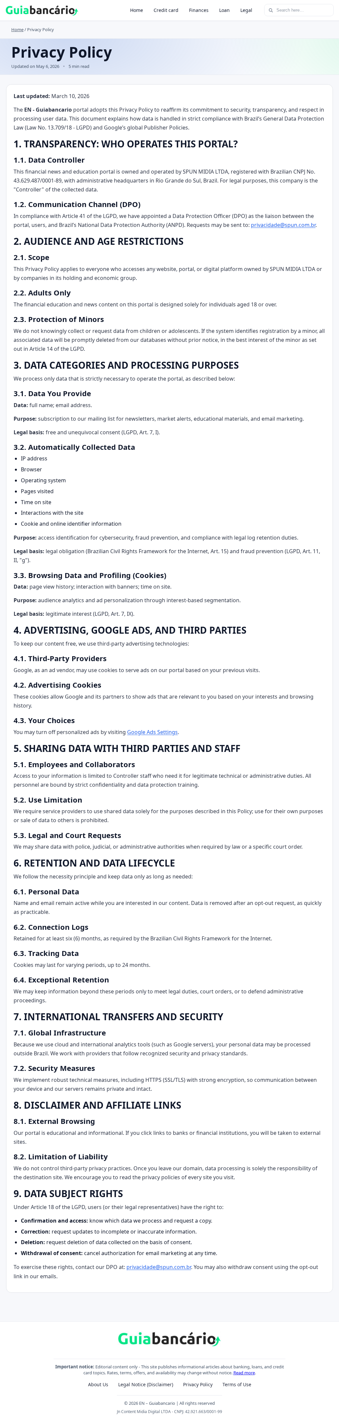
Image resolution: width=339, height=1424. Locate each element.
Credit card (166, 10)
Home (136, 10)
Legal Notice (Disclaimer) (145, 1384)
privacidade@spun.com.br (283, 225)
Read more (244, 1373)
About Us (98, 1384)
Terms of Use (236, 1384)
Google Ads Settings (152, 732)
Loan (224, 10)
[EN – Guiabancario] (42, 10)
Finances (199, 10)
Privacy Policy (198, 1384)
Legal (246, 10)
